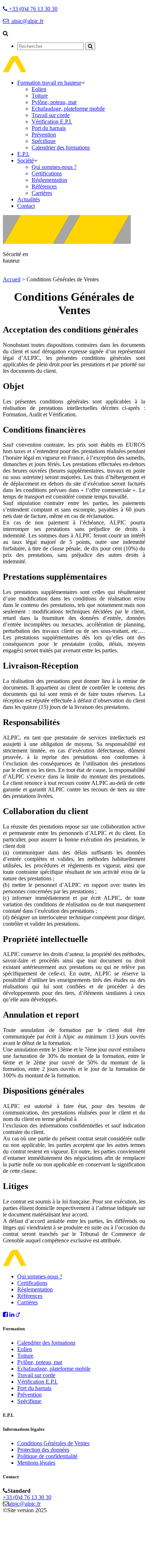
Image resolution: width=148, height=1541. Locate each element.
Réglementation (49, 180)
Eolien (39, 89)
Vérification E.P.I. (52, 122)
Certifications (47, 173)
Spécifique (44, 141)
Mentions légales (36, 1463)
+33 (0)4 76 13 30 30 (27, 1497)
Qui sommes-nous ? (54, 167)
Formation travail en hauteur (49, 83)
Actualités (28, 199)
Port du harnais (49, 128)
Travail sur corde (51, 115)
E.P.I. (23, 154)
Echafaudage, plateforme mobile (68, 109)
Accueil (11, 279)
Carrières (42, 193)
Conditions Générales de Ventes (53, 1443)
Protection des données (43, 1450)
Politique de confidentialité (47, 1456)
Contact (26, 206)
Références (44, 186)
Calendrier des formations (61, 147)
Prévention (44, 134)
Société (25, 160)
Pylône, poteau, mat (54, 102)
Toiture (40, 96)
